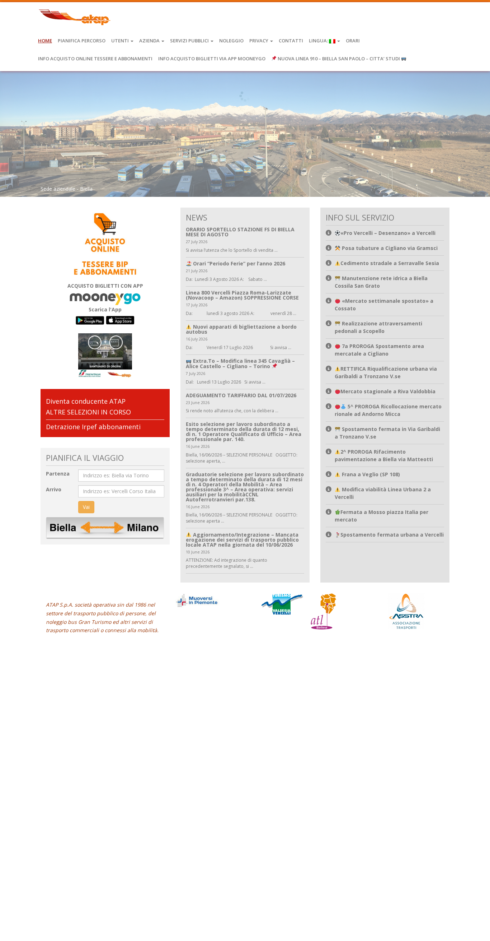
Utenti (120, 40)
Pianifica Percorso (81, 40)
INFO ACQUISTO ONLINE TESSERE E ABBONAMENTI (95, 58)
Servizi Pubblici (190, 40)
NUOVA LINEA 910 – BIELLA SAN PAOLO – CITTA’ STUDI (339, 58)
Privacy (259, 40)
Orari (353, 40)
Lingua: (319, 40)
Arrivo (53, 489)
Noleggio (231, 40)
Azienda (150, 40)
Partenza (58, 473)
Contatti (291, 40)
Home (45, 40)
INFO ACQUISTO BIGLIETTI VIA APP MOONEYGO (211, 58)
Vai (86, 507)
